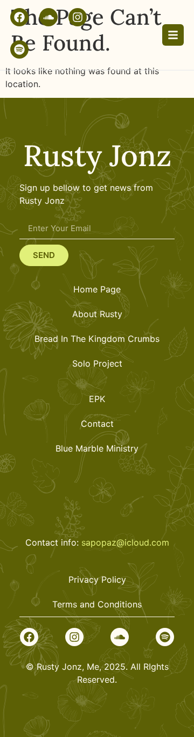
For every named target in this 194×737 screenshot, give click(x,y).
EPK (97, 398)
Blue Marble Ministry (97, 448)
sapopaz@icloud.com (125, 542)
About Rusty (97, 314)
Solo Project (97, 363)
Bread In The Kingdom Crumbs (97, 338)
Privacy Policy (97, 579)
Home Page (97, 289)
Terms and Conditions (97, 604)
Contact (97, 423)
